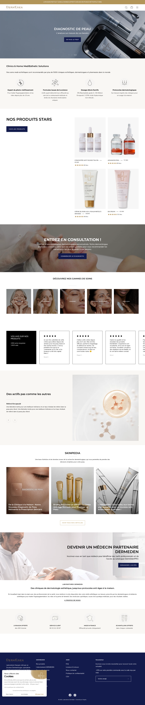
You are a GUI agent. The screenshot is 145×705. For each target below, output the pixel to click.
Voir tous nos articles (72, 523)
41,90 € (122, 211)
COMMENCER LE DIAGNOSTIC (72, 256)
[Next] (15, 420)
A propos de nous (72, 600)
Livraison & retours (72, 667)
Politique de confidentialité (75, 673)
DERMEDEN (40, 660)
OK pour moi (39, 694)
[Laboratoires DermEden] (14, 7)
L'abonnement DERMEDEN (45, 667)
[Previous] (8, 420)
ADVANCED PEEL (113, 160)
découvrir (87, 39)
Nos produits (40, 664)
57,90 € (126, 160)
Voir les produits (17, 129)
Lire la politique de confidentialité (14, 687)
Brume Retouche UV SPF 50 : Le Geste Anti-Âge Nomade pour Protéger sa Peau (72, 507)
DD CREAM (111, 212)
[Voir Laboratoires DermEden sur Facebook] (70, 695)
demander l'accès (128, 565)
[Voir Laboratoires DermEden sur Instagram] (75, 695)
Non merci (9, 694)
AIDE (68, 660)
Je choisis (24, 694)
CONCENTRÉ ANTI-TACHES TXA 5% (86, 160)
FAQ (67, 664)
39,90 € (87, 213)
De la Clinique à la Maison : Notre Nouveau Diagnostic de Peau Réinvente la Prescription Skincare (25, 507)
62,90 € (77, 162)
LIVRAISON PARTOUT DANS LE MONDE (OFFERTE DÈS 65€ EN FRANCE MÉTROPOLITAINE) (72, 2)
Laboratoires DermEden (69, 699)
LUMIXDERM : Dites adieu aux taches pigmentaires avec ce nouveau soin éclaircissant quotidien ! (116, 507)
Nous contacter (71, 670)
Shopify (84, 699)
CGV (67, 676)
